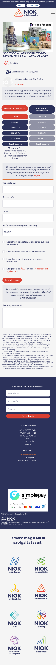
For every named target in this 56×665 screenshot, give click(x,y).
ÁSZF (23, 268)
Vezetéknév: (9, 183)
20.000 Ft (15, 138)
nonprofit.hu (33, 5)
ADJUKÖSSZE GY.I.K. (28, 430)
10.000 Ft (15, 127)
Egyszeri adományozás (15, 108)
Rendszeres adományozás (41, 109)
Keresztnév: (8, 197)
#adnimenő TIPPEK (28, 433)
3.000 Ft (42, 127)
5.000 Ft (15, 122)
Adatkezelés (28, 441)
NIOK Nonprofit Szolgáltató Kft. (14, 514)
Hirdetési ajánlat (28, 436)
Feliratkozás (27, 416)
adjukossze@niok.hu (28, 455)
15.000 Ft (15, 133)
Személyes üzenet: (12, 305)
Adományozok (12, 280)
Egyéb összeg (15, 144)
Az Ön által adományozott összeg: (20, 225)
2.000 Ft (15, 116)
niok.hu (21, 5)
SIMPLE (28, 444)
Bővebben (19, 84)
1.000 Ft (42, 116)
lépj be (37, 175)
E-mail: (6, 211)
